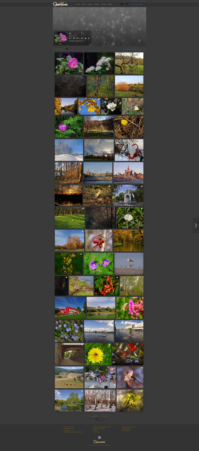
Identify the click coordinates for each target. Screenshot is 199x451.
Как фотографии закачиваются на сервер (102, 426)
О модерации (67, 430)
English (131, 1)
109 (71, 38)
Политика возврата (126, 430)
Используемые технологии (99, 428)
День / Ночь (143, 1)
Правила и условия (126, 428)
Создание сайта (96, 432)
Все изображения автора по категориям (134, 49)
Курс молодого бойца (68, 428)
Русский (136, 1)
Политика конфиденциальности (128, 426)
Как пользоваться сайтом (69, 426)
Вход (134, 4)
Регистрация (139, 4)
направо (103, 416)
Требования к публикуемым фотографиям (73, 432)
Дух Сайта (95, 430)
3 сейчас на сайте (72, 1)
